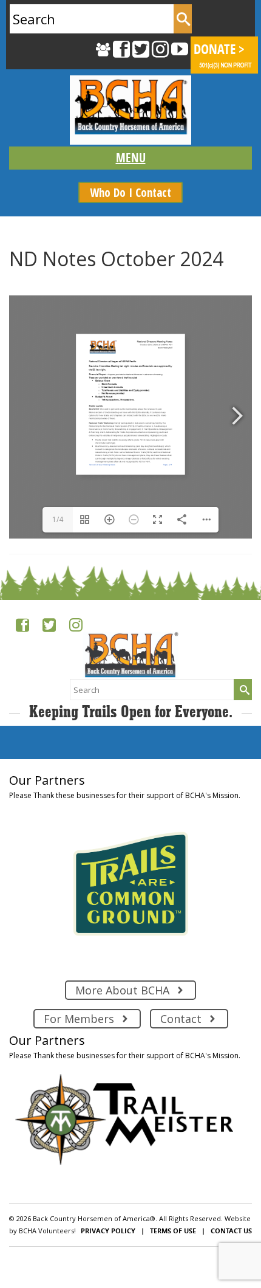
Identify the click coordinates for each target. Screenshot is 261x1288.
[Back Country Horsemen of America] (130, 110)
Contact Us (231, 1230)
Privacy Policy (108, 1230)
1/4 (57, 519)
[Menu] (130, 158)
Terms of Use (173, 1230)
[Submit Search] (183, 18)
